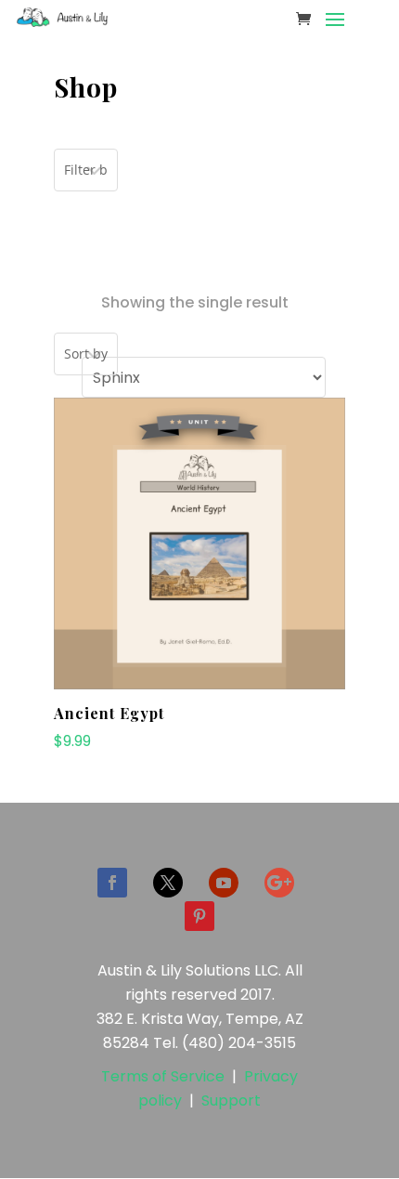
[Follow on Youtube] (223, 882)
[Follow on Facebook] (112, 882)
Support (231, 1100)
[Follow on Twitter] (168, 882)
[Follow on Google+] (279, 882)
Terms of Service (163, 1076)
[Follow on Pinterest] (199, 916)
